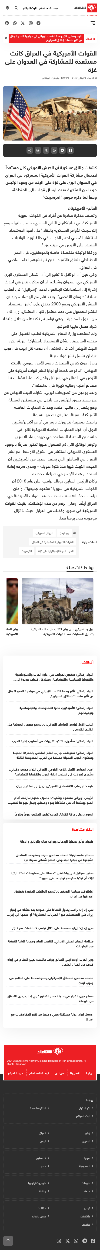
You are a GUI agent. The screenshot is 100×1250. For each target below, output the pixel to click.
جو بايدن (64, 532)
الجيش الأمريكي (44, 532)
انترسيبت (27, 550)
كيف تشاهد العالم (48, 8)
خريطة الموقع (15, 1072)
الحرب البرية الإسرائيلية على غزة (55, 550)
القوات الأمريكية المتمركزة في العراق (52, 541)
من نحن (59, 1072)
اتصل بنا (75, 1072)
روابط (89, 1072)
